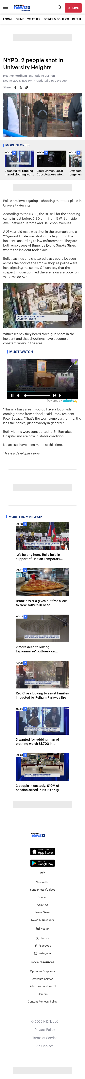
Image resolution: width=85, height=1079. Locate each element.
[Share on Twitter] (21, 87)
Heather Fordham (15, 75)
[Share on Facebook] (15, 87)
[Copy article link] (26, 87)
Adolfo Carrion (45, 75)
